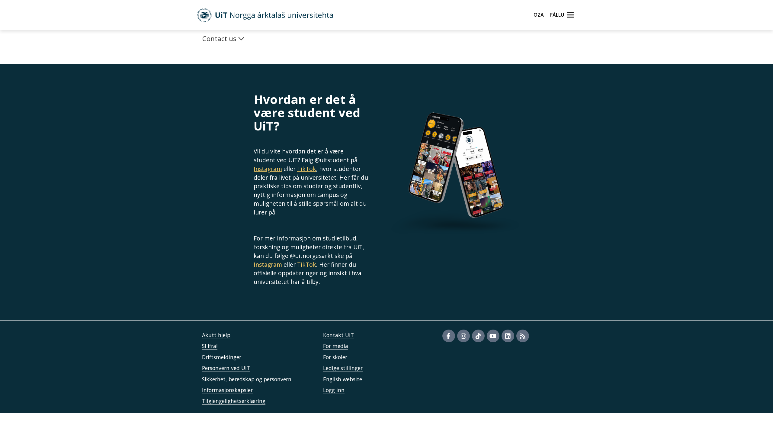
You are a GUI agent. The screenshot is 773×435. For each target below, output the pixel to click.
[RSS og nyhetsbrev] (522, 336)
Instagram (268, 169)
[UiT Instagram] (463, 336)
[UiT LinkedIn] (508, 336)
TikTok (306, 169)
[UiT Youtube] (493, 336)
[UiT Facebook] (448, 336)
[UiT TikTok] (478, 336)
